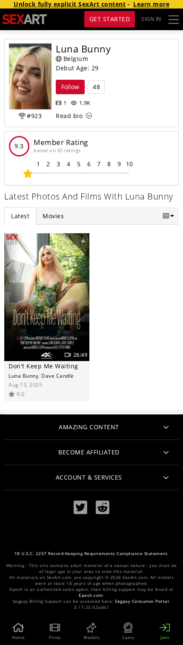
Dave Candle (57, 375)
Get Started (109, 19)
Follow (70, 87)
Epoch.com (91, 595)
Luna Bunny (23, 375)
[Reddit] (102, 507)
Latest (20, 216)
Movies (53, 216)
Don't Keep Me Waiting (43, 366)
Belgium (76, 59)
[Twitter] (80, 507)
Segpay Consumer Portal (142, 601)
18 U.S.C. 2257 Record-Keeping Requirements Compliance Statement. (91, 553)
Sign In (151, 19)
